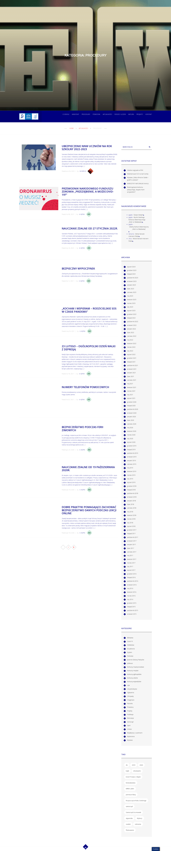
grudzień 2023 (131, 270)
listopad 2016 (131, 577)
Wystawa (130, 740)
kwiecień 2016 (131, 592)
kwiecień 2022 (131, 343)
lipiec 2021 (130, 376)
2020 (141, 765)
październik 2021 (132, 365)
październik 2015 (132, 610)
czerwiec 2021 (131, 380)
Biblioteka (130, 638)
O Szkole (66, 114)
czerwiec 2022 (131, 336)
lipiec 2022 (130, 333)
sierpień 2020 (131, 417)
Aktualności (107, 114)
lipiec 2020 (130, 420)
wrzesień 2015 (131, 614)
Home (71, 128)
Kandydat (75, 114)
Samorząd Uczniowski (133, 812)
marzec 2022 (131, 347)
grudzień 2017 (131, 530)
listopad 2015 (131, 607)
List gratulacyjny (132, 689)
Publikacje (130, 714)
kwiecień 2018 (131, 515)
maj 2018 (130, 512)
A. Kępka (82, 214)
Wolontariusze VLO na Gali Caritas (137, 174)
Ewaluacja (130, 656)
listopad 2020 (131, 406)
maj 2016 (130, 588)
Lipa (128, 685)
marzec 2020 (131, 435)
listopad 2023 (131, 274)
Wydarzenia (131, 736)
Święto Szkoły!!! (138, 215)
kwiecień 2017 (131, 559)
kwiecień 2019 (131, 471)
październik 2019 (132, 453)
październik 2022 (132, 322)
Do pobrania (131, 649)
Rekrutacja (130, 718)
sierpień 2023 (131, 285)
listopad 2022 (131, 318)
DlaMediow (130, 645)
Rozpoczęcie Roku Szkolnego (136, 800)
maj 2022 (130, 340)
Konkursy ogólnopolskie (134, 674)
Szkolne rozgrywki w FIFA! (135, 170)
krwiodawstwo (130, 783)
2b (127, 765)
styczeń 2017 (131, 570)
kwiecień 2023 (131, 300)
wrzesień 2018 (131, 497)
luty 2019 (130, 479)
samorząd (129, 806)
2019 (133, 765)
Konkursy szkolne (132, 678)
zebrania (138, 824)
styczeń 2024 (131, 267)
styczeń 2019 (131, 482)
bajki (127, 771)
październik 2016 (132, 581)
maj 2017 (130, 556)
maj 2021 (130, 384)
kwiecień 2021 (131, 387)
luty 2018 (130, 523)
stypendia (129, 818)
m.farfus (83, 171)
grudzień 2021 (131, 358)
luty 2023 (130, 307)
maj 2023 (130, 296)
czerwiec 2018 (131, 508)
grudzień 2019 (131, 446)
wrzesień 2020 (131, 413)
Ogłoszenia (130, 693)
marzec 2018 (131, 519)
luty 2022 (130, 351)
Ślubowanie (130, 830)
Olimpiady (130, 696)
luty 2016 (130, 599)
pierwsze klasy (131, 795)
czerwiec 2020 (131, 424)
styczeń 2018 (131, 526)
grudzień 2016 (131, 574)
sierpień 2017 (131, 545)
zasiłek (128, 824)
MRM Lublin (130, 789)
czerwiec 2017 (131, 552)
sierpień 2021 (131, 373)
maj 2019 (130, 468)
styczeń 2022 (131, 354)
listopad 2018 (131, 490)
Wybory (139, 818)
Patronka (130, 704)
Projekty (139, 114)
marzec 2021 (131, 391)
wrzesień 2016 (131, 585)
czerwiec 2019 (131, 464)
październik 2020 (132, 409)
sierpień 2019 (131, 461)
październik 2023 (132, 278)
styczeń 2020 (131, 442)
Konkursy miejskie (132, 671)
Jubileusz (130, 663)
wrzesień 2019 (131, 457)
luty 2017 (130, 566)
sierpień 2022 (131, 329)
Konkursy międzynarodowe (135, 667)
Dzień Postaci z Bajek (133, 777)
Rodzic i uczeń (120, 114)
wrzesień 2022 (131, 325)
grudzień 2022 (131, 314)
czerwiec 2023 (131, 292)
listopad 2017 (131, 534)
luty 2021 (130, 395)
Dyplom (129, 652)
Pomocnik (96, 114)
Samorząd (130, 722)
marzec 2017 (131, 563)
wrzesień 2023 (131, 281)
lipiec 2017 (130, 548)
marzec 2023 (131, 303)
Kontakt (149, 114)
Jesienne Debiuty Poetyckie (135, 660)
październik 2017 (132, 537)
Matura (131, 114)
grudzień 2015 (131, 603)
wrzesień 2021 (131, 369)
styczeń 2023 (131, 311)
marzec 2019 (131, 475)
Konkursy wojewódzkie (134, 682)
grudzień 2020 (131, 402)
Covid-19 (130, 641)
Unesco (129, 729)
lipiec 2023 (130, 289)
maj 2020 (130, 428)
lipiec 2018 (130, 504)
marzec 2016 (131, 596)
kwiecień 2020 (131, 431)
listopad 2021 (131, 362)
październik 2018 (132, 493)
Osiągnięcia (130, 700)
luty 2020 (130, 439)
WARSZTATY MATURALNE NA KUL (138, 184)
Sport (129, 725)
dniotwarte (137, 771)
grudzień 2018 (131, 486)
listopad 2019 (131, 450)
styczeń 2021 (131, 398)
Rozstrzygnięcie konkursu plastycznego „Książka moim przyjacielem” (135, 189)
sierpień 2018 (131, 501)
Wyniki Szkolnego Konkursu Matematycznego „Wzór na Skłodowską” (137, 219)
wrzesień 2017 (131, 541)
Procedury (86, 114)
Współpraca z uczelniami (134, 733)
